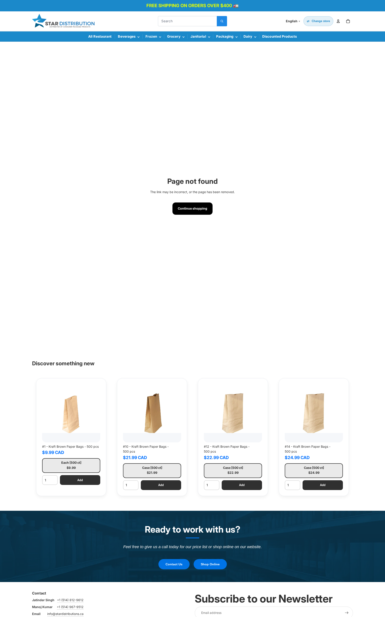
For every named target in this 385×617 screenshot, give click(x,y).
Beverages (126, 36)
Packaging (224, 36)
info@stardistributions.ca (65, 614)
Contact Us (174, 564)
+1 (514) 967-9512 (70, 607)
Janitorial (198, 36)
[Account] (338, 21)
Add (80, 480)
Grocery (173, 36)
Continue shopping (192, 208)
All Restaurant (100, 36)
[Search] (222, 21)
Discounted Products (279, 36)
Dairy (248, 36)
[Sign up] (346, 613)
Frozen (151, 36)
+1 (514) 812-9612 (70, 600)
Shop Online (210, 564)
